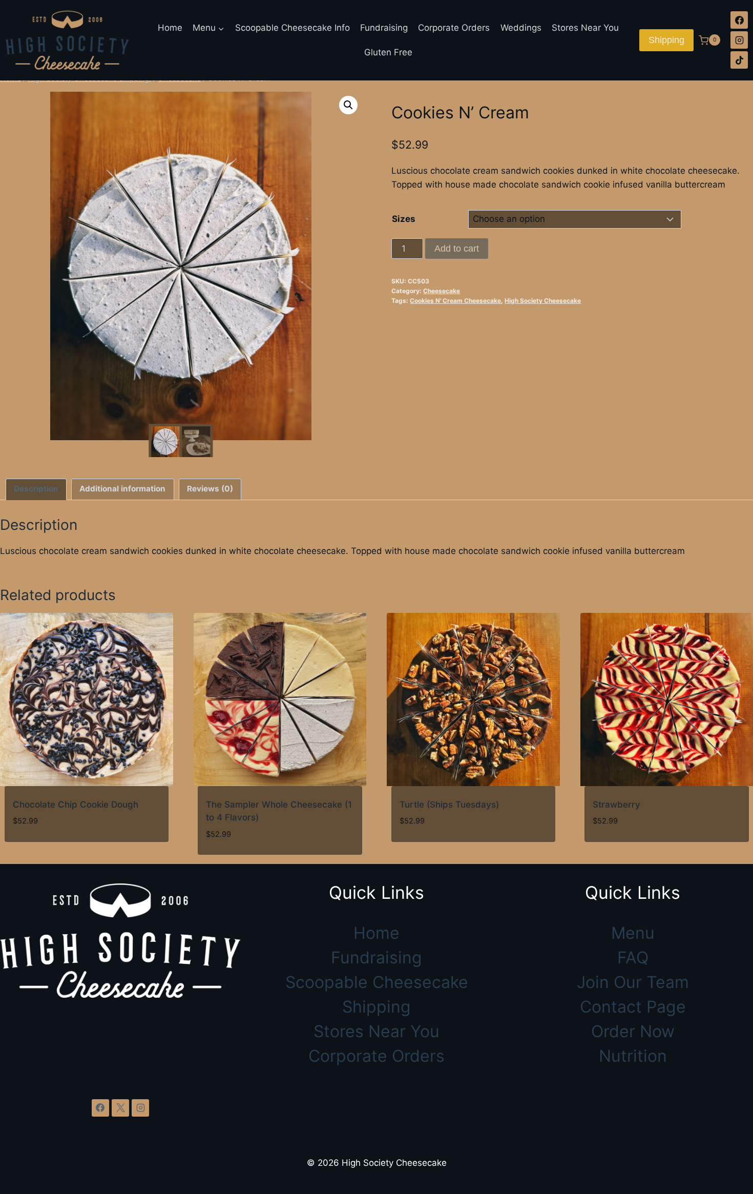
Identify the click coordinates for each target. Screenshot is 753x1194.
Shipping (666, 40)
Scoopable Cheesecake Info (292, 28)
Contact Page (633, 1007)
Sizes (403, 219)
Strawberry (616, 804)
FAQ (633, 957)
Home (170, 28)
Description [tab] (36, 488)
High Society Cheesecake (543, 300)
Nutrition (633, 1056)
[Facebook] (739, 20)
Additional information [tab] (122, 488)
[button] (348, 105)
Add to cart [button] (39, 852)
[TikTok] (739, 60)
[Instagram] (739, 40)
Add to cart (456, 248)
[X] (120, 1108)
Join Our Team (633, 982)
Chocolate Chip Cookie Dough (75, 804)
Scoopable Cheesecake (376, 982)
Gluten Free (388, 52)
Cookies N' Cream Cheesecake (455, 300)
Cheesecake (441, 291)
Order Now (633, 1031)
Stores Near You (585, 28)
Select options (626, 852)
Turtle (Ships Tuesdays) (449, 804)
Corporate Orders (454, 28)
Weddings (520, 28)
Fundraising (384, 28)
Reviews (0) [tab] (210, 488)
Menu (633, 933)
